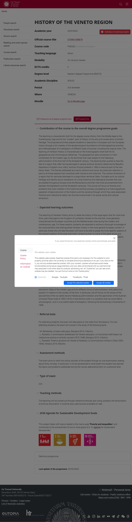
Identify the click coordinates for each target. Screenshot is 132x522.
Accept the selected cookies (78, 283)
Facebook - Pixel (80, 277)
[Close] (114, 238)
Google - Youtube (59, 277)
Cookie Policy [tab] (23, 257)
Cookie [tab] (23, 250)
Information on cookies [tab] (25, 265)
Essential (42, 277)
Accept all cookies (103, 283)
